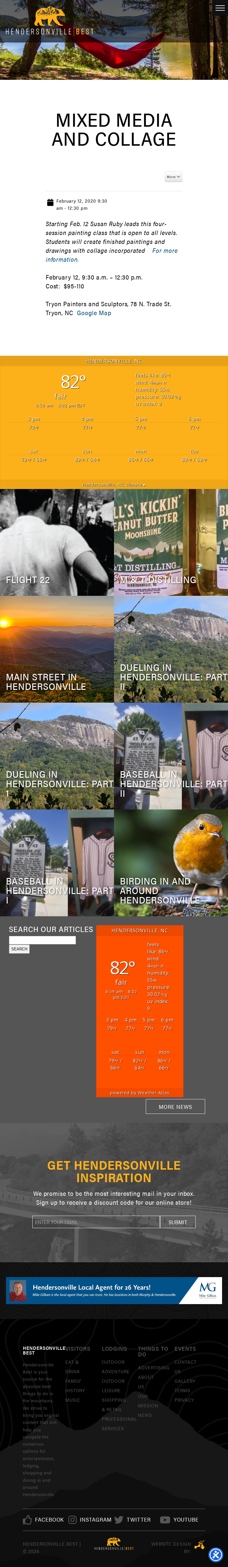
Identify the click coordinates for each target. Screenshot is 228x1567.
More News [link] (175, 1106)
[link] (49, 1519)
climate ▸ (114, 484)
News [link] (145, 1415)
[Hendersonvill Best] (114, 1544)
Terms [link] (182, 1390)
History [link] (75, 1390)
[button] (178, 1222)
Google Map (94, 312)
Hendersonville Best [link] (50, 21)
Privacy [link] (184, 1399)
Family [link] (73, 1380)
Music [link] (72, 1399)
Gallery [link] (185, 1380)
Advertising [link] (154, 1367)
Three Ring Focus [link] (199, 1544)
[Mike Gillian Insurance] (114, 1290)
